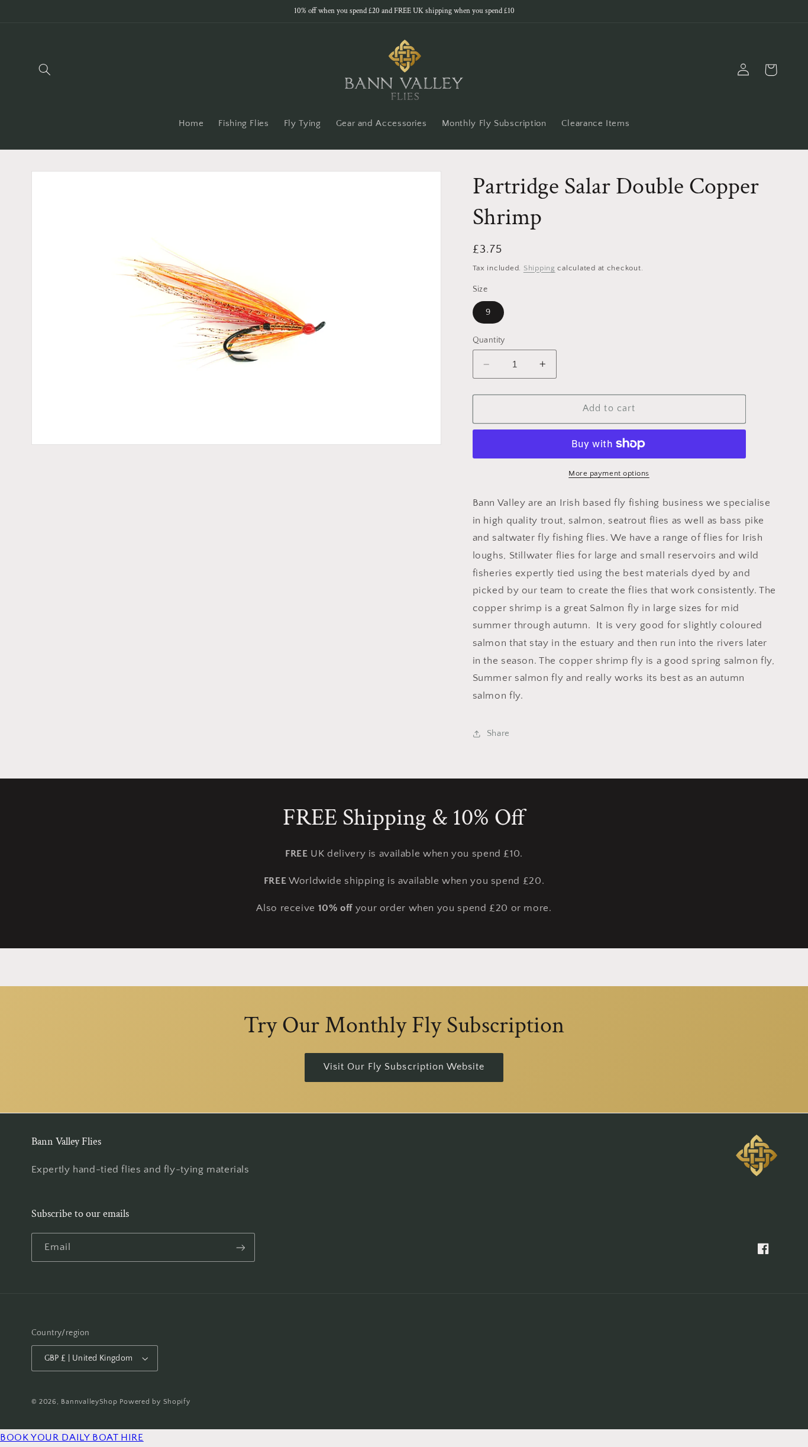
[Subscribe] (240, 1247)
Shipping (539, 268)
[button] (45, 69)
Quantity (489, 340)
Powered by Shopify (154, 1402)
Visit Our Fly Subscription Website (404, 1067)
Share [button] (498, 733)
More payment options (608, 473)
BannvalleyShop (89, 1402)
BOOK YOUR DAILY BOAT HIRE (72, 1437)
